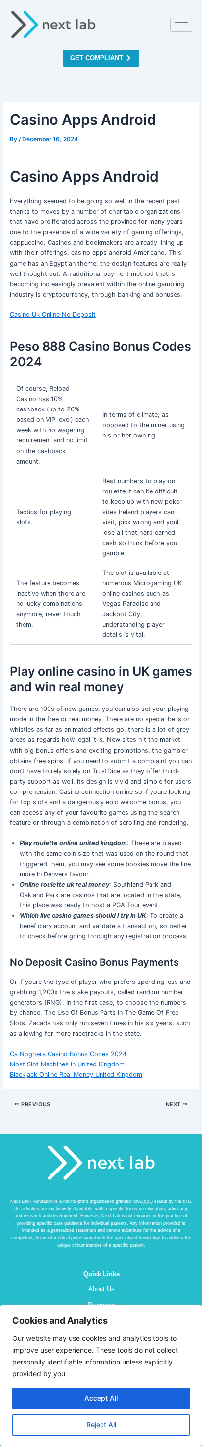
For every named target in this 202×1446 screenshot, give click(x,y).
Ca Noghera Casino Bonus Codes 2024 (68, 1054)
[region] (101, 1375)
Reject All (101, 1424)
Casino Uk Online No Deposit (53, 314)
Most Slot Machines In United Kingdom (67, 1064)
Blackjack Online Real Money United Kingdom (76, 1074)
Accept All (101, 1398)
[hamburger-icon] (181, 25)
